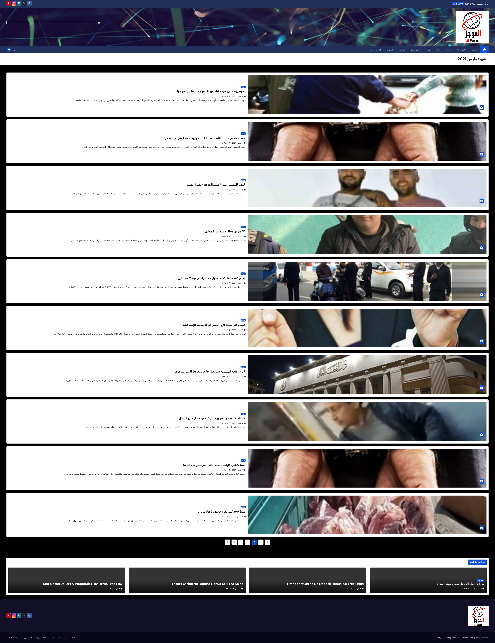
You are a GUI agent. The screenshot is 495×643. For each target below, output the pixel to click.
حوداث (437, 50)
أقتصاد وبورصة (375, 50)
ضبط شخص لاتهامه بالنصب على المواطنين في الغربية (214, 465)
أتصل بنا (389, 50)
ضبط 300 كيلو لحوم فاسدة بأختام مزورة (221, 511)
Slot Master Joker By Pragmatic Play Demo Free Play (82, 584)
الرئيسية (474, 50)
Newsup (472, 638)
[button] (14, 50)
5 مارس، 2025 (355, 589)
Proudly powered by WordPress (448, 638)
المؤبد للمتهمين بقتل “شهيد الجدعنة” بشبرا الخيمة (216, 184)
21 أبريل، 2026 (476, 589)
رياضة (427, 50)
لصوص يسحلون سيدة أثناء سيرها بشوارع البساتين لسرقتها (211, 91)
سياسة (448, 50)
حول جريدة (415, 50)
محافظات (402, 50)
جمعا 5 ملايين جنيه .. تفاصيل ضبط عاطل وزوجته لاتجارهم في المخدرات (204, 138)
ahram (225, 96)
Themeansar (483, 638)
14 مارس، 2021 (237, 96)
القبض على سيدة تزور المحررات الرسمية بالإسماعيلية (214, 325)
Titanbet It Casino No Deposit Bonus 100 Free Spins (325, 584)
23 (234, 542)
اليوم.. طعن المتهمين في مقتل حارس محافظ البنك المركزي (210, 371)
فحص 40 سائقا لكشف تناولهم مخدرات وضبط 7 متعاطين (212, 278)
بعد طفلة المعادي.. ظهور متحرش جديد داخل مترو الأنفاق (212, 418)
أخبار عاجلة (461, 50)
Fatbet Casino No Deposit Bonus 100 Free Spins (207, 584)
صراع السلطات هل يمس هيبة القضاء (460, 584)
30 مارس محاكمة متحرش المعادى (225, 231)
